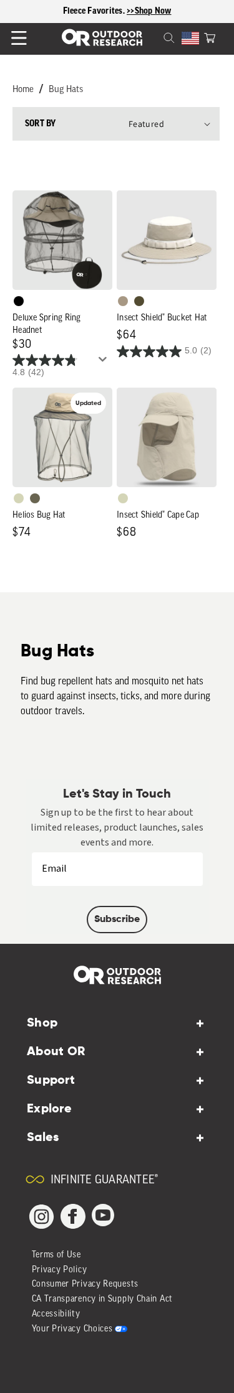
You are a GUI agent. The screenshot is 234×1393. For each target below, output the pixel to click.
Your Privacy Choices (72, 1329)
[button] (209, 36)
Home (23, 90)
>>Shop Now (149, 11)
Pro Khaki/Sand (123, 301)
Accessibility (56, 1314)
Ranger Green (35, 498)
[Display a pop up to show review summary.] (104, 362)
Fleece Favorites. (95, 11)
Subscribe (117, 920)
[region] (117, 11)
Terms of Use (56, 1255)
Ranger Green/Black (139, 301)
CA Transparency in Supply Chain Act (102, 1299)
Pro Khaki (19, 498)
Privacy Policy (59, 1270)
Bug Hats (66, 90)
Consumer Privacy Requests (85, 1284)
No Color (19, 301)
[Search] (154, 36)
